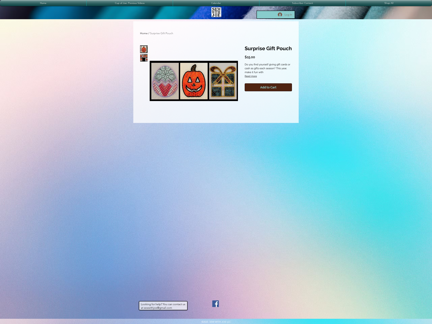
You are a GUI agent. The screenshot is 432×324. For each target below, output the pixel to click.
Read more (251, 76)
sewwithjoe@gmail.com (158, 307)
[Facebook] (215, 303)
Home (144, 33)
